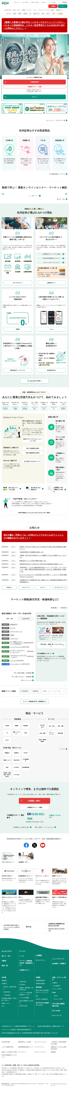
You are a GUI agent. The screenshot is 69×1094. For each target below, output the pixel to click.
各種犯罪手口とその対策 (24, 1042)
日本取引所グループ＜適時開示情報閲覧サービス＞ (17, 1026)
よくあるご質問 (24, 2)
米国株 (19, 13)
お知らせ (9, 587)
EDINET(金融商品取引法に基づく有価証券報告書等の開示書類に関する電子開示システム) (29, 1033)
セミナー (42, 587)
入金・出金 (51, 726)
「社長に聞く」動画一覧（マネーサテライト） (51, 645)
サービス (28, 10)
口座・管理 (42, 733)
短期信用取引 (6, 992)
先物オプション (36, 13)
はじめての (5, 408)
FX (30, 13)
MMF (7, 767)
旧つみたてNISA (58, 999)
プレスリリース (58, 587)
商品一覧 (8, 13)
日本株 (14, 13)
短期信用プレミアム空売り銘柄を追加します (32, 560)
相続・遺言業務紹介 (42, 740)
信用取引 (16, 753)
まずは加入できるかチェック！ (33, 461)
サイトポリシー (22, 1052)
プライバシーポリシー (40, 1052)
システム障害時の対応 (7, 1047)
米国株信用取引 (40, 983)
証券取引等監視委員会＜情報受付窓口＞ (50, 1026)
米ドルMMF (56, 1011)
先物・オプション (16, 732)
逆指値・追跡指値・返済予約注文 (7, 774)
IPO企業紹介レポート (44, 653)
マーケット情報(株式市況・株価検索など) (34, 701)
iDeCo (48, 13)
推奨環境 (53, 1052)
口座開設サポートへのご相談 (51, 254)
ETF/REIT (16, 767)
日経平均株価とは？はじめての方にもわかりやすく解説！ (34, 512)
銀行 (53, 13)
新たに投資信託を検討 (33, 448)
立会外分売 (25, 618)
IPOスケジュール (26, 680)
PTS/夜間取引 (26, 760)
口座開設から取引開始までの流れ (58, 489)
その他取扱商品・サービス (57, 174)
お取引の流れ (23, 1005)
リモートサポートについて (51, 262)
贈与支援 (60, 733)
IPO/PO (26, 753)
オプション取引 (57, 989)
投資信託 (25, 13)
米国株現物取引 (40, 980)
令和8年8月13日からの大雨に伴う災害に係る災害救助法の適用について (41, 564)
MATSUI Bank (42, 726)
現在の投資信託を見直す (33, 453)
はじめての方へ (8, 10)
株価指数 (53, 607)
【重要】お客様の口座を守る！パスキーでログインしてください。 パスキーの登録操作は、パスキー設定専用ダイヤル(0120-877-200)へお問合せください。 (34, 25)
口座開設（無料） (34, 801)
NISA (43, 13)
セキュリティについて (40, 1042)
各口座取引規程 (6, 1042)
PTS (3, 1006)
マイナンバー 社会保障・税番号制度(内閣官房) (16, 1029)
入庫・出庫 (60, 726)
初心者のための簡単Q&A (35, 488)
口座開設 (53, 6)
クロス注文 (16, 774)
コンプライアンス (39, 1047)
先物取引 (55, 983)
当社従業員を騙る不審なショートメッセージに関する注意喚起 (11, 927)
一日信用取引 (6, 995)
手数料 (23, 10)
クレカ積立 (60, 13)
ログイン (63, 6)
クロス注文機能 (24, 997)
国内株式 (25, 691)
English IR (43, 2)
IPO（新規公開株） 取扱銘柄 (22, 673)
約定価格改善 (25, 767)
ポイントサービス (51, 733)
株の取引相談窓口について (51, 258)
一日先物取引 (56, 986)
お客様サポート (59, 10)
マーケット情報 (50, 10)
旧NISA (56, 996)
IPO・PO (10, 618)
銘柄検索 (65, 2)
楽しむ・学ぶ (16, 10)
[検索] (59, 2)
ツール (34, 10)
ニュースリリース (58, 959)
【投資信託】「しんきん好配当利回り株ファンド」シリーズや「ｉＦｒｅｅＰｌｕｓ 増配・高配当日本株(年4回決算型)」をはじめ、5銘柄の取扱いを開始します (42, 569)
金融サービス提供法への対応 (9, 1052)
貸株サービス (7, 760)
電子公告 (28, 926)
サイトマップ (56, 1015)
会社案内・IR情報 (35, 2)
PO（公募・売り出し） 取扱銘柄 (21, 676)
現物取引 (7, 753)
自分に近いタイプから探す (13, 488)
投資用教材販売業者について (25, 1047)
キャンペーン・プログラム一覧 (55, 120)
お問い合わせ (16, 2)
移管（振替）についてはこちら (44, 827)
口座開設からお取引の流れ (21, 827)
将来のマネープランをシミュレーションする (32, 440)
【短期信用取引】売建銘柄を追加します (31, 552)
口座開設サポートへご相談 (34, 86)
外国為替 (63, 607)
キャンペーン (41, 10)
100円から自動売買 (42, 999)
